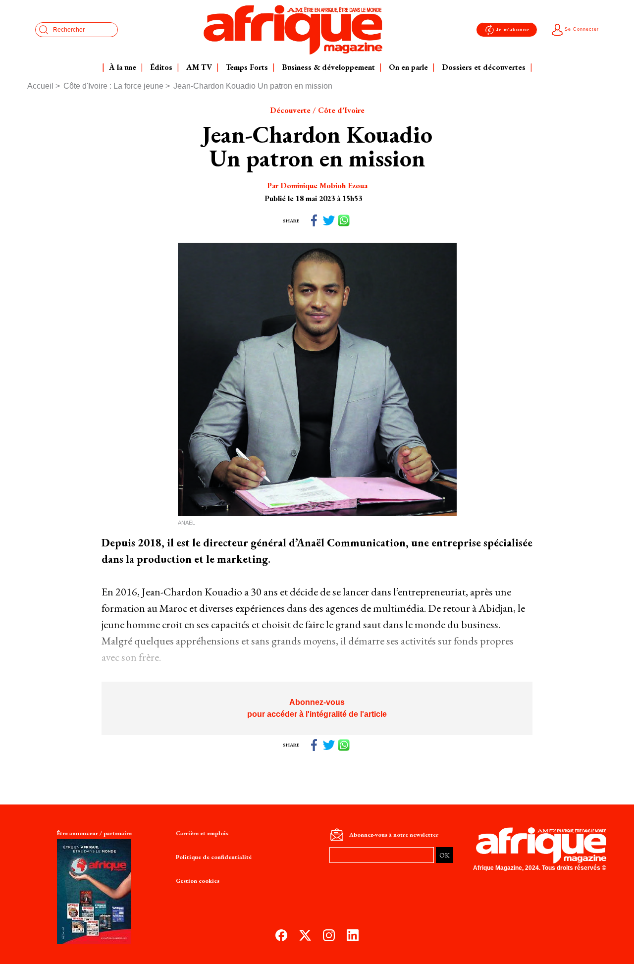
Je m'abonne (512, 29)
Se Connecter (582, 29)
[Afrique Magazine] (293, 29)
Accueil (40, 86)
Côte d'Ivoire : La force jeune (113, 86)
